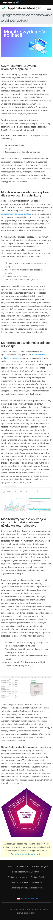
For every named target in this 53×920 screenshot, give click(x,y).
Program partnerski (19, 882)
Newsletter (37, 882)
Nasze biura (37, 888)
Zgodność (35, 872)
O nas (10, 866)
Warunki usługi (39, 866)
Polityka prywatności (17, 877)
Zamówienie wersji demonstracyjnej (27, 854)
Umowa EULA (22, 866)
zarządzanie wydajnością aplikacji (16, 214)
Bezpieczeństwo (20, 872)
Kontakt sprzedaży (19, 888)
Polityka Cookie (38, 877)
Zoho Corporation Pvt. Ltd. (25, 909)
